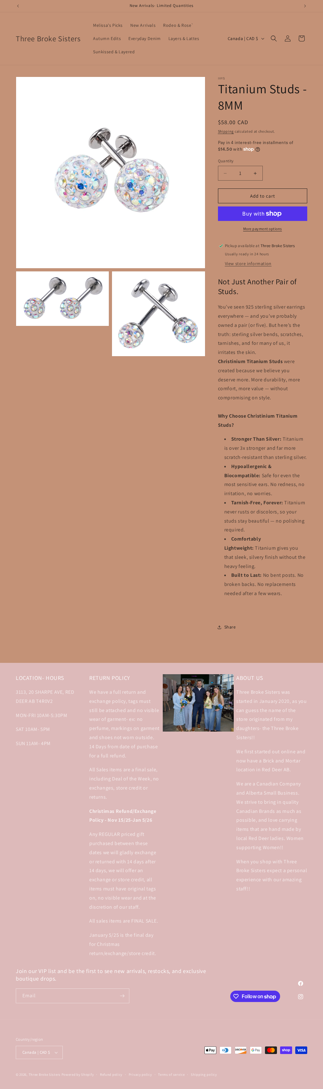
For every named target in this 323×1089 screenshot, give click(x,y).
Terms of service (171, 1074)
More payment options (262, 228)
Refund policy (111, 1074)
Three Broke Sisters (45, 1074)
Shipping (226, 131)
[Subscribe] (122, 995)
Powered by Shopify (78, 1074)
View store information (248, 263)
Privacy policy (140, 1074)
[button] (274, 38)
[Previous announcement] (18, 6)
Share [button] (230, 627)
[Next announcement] (305, 6)
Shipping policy (204, 1074)
